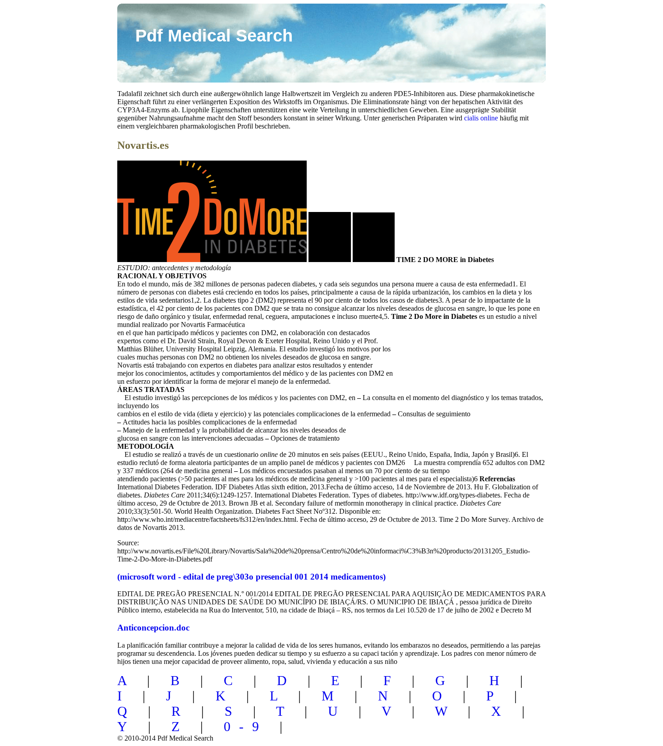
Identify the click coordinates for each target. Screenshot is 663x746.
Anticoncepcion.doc (153, 627)
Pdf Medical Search (214, 35)
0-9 (245, 726)
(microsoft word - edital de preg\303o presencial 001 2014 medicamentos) (251, 576)
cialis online (481, 118)
